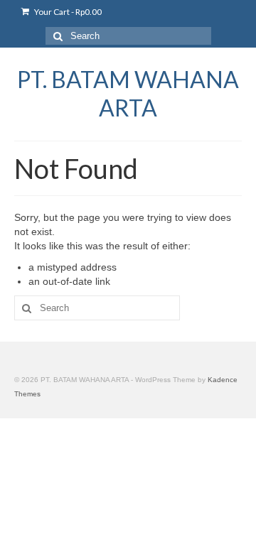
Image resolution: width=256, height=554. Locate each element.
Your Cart (67, 11)
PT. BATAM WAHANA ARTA (128, 93)
